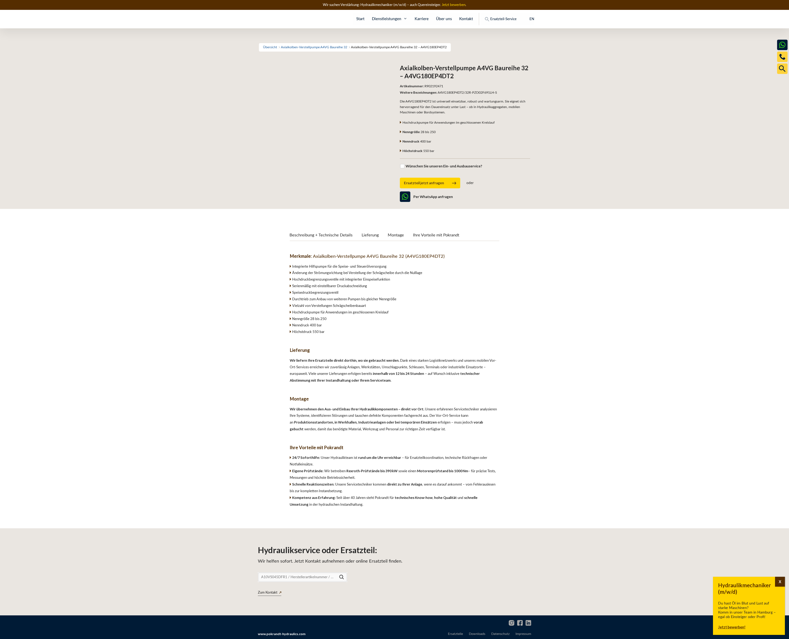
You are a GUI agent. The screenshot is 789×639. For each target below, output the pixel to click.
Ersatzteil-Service (503, 19)
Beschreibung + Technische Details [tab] (321, 235)
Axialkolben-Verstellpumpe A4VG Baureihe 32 (314, 47)
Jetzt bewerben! (731, 627)
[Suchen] (341, 577)
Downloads (477, 634)
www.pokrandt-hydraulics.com (282, 634)
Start (360, 19)
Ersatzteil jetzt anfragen (424, 183)
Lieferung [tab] (370, 235)
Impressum (523, 634)
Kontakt (466, 19)
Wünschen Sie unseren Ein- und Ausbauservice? (444, 166)
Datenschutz (500, 634)
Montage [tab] (396, 235)
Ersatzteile (455, 634)
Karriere (422, 19)
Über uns (444, 19)
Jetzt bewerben (453, 5)
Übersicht (270, 47)
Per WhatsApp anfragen (433, 197)
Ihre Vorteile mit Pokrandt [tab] (436, 235)
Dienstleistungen (386, 19)
